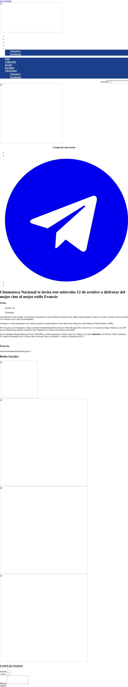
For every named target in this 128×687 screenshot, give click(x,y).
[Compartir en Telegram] (66, 283)
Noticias (10, 42)
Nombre (3, 672)
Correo (3, 674)
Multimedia (11, 45)
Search (103, 82)
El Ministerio (12, 39)
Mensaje (3, 683)
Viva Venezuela (15, 54)
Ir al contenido (5, 1)
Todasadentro (15, 51)
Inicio (9, 36)
